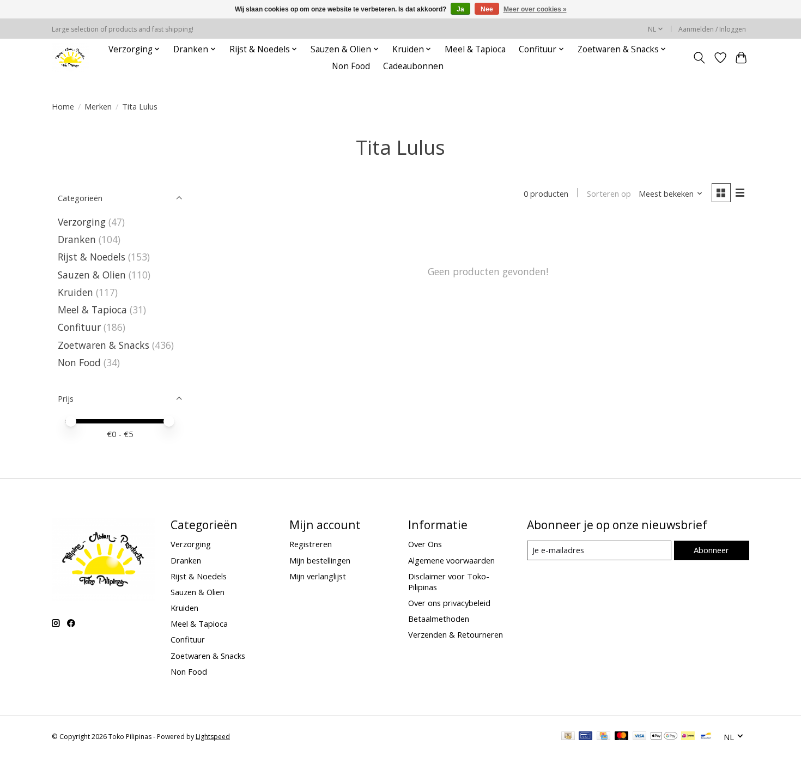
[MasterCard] (622, 736)
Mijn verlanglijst (317, 576)
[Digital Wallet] (664, 736)
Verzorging (82, 221)
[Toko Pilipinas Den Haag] (70, 57)
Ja (460, 9)
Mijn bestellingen (319, 560)
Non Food (351, 66)
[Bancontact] (706, 736)
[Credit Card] (603, 736)
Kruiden (75, 292)
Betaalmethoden (438, 618)
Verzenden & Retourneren (455, 634)
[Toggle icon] (699, 58)
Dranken (77, 239)
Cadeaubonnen (413, 66)
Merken (98, 106)
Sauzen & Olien (92, 274)
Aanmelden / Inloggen (712, 29)
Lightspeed (213, 736)
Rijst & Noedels (91, 256)
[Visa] (640, 736)
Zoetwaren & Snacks (103, 345)
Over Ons (425, 543)
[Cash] (568, 736)
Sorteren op (609, 193)
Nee (487, 9)
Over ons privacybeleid (449, 602)
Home (63, 106)
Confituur (79, 327)
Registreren (310, 543)
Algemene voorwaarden (451, 560)
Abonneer (711, 549)
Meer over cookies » (535, 9)
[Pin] (585, 736)
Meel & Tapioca (475, 49)
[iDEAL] (688, 736)
